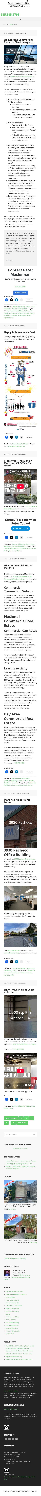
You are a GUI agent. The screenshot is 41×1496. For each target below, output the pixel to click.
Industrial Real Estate (12, 1308)
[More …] (7, 1279)
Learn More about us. (11, 1391)
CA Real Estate (10, 1297)
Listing (14, 971)
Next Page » (22, 1123)
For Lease (12, 551)
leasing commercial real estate (19, 313)
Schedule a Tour (20, 528)
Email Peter (20, 292)
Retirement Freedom (12, 1325)
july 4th (22, 446)
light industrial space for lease (24, 1044)
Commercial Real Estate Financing (15, 1258)
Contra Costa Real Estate (20, 444)
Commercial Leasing (18, 306)
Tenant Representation (19, 309)
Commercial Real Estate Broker (22, 785)
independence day (13, 446)
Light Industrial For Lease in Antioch (19, 991)
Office (12, 975)
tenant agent (22, 315)
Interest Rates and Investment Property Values (21, 1161)
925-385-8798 (20, 287)
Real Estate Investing (10, 783)
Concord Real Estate (12, 1303)
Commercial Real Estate (15, 311)
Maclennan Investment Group (20, 1277)
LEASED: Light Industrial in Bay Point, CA (19, 1354)
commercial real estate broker (21, 77)
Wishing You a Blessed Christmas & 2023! (19, 1359)
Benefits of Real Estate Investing (16, 1294)
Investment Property (12, 1311)
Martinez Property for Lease (17, 801)
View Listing (12, 1209)
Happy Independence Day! (19, 332)
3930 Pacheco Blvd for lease (24, 859)
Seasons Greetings (12, 1328)
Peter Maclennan (13, 950)
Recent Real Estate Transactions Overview (19, 1351)
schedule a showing (11, 953)
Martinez (19, 551)
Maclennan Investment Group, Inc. (20, 5)
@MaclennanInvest (24, 1275)
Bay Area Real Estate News (21, 778)
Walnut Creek (10, 1334)
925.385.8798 (10, 14)
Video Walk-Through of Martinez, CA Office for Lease (18, 463)
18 (13, 1123)
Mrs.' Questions (11, 1320)
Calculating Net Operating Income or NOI (19, 1164)
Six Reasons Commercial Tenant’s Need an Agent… (19, 41)
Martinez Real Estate (18, 546)
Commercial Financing (11, 1409)
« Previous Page (11, 1118)
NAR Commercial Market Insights (18, 566)
